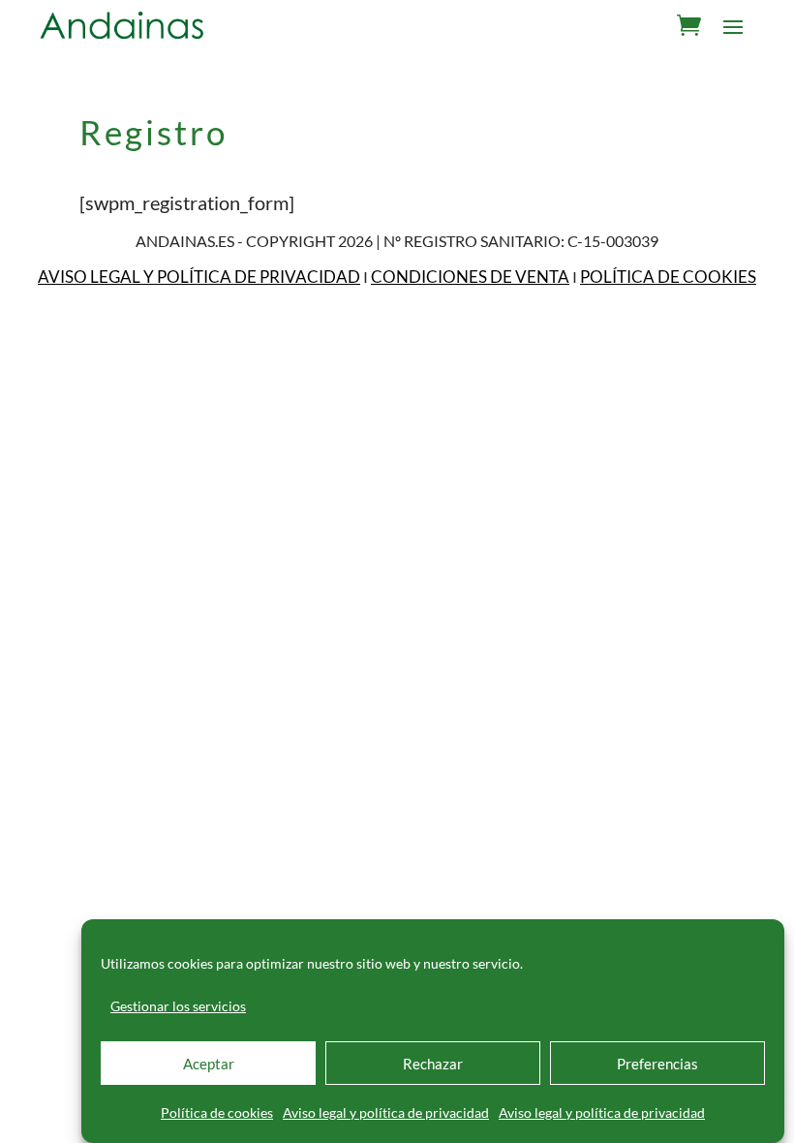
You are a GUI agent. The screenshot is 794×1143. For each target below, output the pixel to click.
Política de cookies (217, 1112)
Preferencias (657, 1063)
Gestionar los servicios (178, 1006)
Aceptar (208, 1063)
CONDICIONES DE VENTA (470, 276)
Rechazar (433, 1063)
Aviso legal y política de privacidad (386, 1112)
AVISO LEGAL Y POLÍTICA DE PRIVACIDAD (199, 276)
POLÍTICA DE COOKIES (668, 276)
